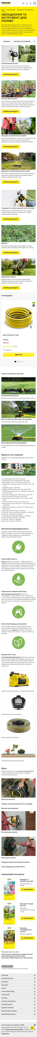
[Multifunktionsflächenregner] (18, 433)
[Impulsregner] (18, 409)
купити (19, 355)
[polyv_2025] (9, 889)
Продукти (6, 41)
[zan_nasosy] (9, 938)
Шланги (4, 243)
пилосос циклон (6, 954)
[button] (34, 41)
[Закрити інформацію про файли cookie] (35, 1025)
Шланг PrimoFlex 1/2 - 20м (11, 335)
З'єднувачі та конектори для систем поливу (18, 208)
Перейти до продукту (10, 74)
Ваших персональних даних (14, 1029)
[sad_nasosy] (9, 913)
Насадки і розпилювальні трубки (13, 136)
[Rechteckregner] (18, 385)
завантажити (28, 889)
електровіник (16, 954)
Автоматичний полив (9, 63)
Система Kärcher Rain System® (11, 657)
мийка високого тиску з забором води (20, 957)
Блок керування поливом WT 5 (10, 594)
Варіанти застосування (22, 41)
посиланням (5, 1033)
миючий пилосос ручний (12, 956)
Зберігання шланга (8, 277)
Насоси (3, 561)
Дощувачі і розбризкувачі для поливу (15, 171)
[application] (18, 788)
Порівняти (8, 350)
